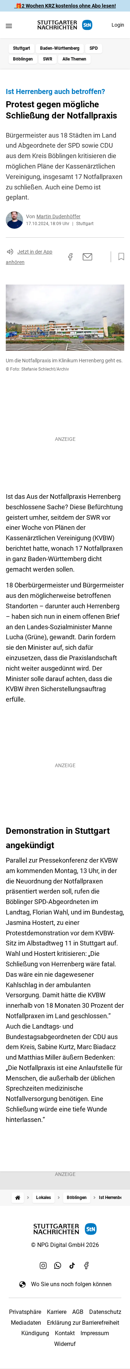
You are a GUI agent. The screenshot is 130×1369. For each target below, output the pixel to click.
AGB (77, 1311)
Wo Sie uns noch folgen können (71, 1284)
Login (118, 25)
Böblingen (23, 59)
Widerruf (65, 1344)
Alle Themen (74, 59)
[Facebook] (86, 1265)
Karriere (56, 1311)
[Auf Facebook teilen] (70, 257)
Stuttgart (21, 48)
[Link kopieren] (57, 257)
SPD (94, 48)
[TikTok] (72, 1265)
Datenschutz (105, 1311)
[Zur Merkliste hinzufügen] (119, 257)
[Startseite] (18, 1198)
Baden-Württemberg (59, 48)
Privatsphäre (25, 1311)
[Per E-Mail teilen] (88, 257)
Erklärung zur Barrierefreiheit (83, 1322)
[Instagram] (43, 1265)
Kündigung (35, 1333)
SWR (47, 59)
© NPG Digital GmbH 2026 (65, 1245)
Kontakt (65, 1333)
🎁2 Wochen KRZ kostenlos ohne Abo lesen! (65, 6)
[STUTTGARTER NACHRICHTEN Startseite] (65, 25)
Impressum (95, 1333)
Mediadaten (26, 1322)
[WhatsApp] (58, 1265)
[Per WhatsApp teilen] (101, 256)
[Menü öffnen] (9, 25)
